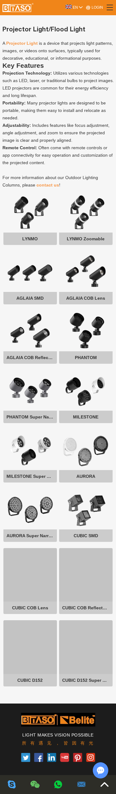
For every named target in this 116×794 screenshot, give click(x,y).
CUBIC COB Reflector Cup (87, 607)
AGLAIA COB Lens (85, 298)
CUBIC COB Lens (30, 607)
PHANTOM (86, 357)
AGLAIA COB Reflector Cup (31, 357)
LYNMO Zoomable (86, 238)
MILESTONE (85, 416)
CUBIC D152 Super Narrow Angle (87, 680)
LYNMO (30, 238)
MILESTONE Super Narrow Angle (31, 476)
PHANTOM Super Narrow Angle (31, 416)
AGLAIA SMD (30, 298)
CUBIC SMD (86, 535)
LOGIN (97, 7)
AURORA (85, 476)
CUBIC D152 (30, 680)
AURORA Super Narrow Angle (31, 535)
